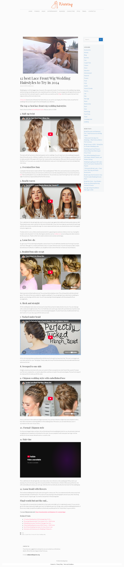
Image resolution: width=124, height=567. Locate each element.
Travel (84, 11)
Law (85, 93)
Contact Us (92, 11)
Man (85, 96)
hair (21, 174)
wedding (86, 122)
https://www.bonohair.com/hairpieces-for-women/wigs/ (50, 512)
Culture (86, 65)
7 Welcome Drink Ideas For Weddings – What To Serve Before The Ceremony (93, 140)
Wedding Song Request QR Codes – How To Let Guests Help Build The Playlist (93, 164)
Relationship (87, 104)
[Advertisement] (62, 24)
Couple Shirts (28, 534)
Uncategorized (88, 119)
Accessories (87, 50)
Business (62, 11)
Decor (85, 68)
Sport (85, 106)
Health (86, 86)
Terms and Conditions (69, 564)
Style (78, 11)
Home (30, 11)
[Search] (101, 39)
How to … (86, 91)
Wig (44, 534)
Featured (86, 75)
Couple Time (71, 11)
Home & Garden (88, 88)
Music (43, 11)
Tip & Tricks (87, 114)
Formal (33, 534)
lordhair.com (57, 234)
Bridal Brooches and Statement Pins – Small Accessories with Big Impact (93, 133)
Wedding (41, 534)
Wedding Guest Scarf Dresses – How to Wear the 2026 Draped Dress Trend (92, 151)
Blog (85, 55)
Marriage (86, 98)
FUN (85, 83)
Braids (23, 534)
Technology (87, 111)
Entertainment (52, 11)
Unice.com (23, 100)
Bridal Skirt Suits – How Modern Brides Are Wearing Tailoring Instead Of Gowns (92, 183)
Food (85, 80)
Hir (35, 534)
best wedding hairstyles (37, 109)
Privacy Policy (59, 564)
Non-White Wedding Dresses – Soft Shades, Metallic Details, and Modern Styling (93, 157)
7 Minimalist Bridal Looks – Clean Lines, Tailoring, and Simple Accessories (93, 170)
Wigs (59, 94)
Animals (86, 52)
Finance (37, 11)
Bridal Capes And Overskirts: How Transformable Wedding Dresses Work (93, 176)
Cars (85, 60)
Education (86, 70)
